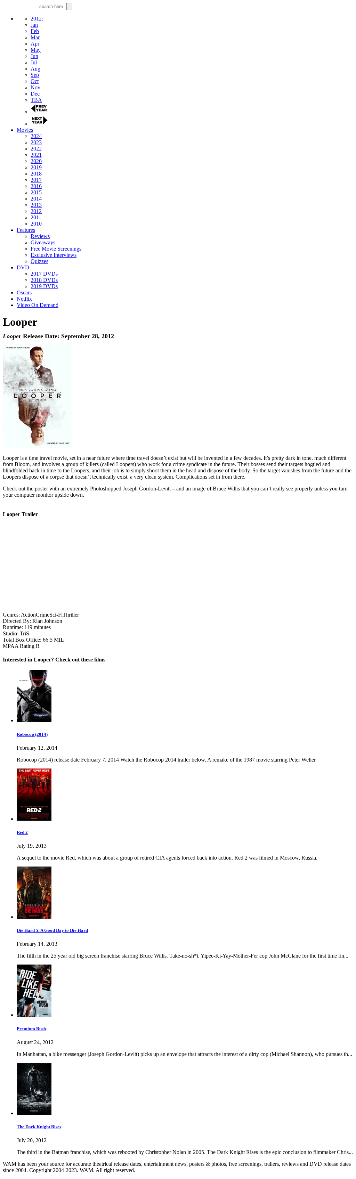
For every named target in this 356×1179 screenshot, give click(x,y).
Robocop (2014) (32, 734)
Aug (35, 69)
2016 (36, 186)
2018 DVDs (44, 280)
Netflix (24, 299)
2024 (36, 136)
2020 (36, 161)
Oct (35, 81)
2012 (36, 211)
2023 (36, 142)
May (36, 50)
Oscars (24, 292)
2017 (36, 180)
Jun (34, 56)
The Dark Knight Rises (39, 1126)
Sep (35, 75)
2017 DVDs (44, 274)
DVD (23, 267)
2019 (36, 167)
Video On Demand (37, 305)
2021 (36, 155)
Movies (25, 130)
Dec (35, 94)
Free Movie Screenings (56, 249)
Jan (34, 25)
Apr (35, 44)
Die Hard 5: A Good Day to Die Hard (52, 930)
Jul (34, 62)
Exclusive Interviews (53, 255)
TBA (36, 100)
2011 (36, 217)
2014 (36, 199)
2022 (36, 149)
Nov (35, 87)
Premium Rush (31, 1028)
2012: (37, 19)
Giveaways (43, 242)
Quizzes (39, 261)
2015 (36, 192)
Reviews (40, 236)
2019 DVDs (44, 286)
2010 (36, 224)
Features (26, 230)
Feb (35, 31)
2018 (36, 174)
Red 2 (22, 832)
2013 (36, 205)
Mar (35, 37)
